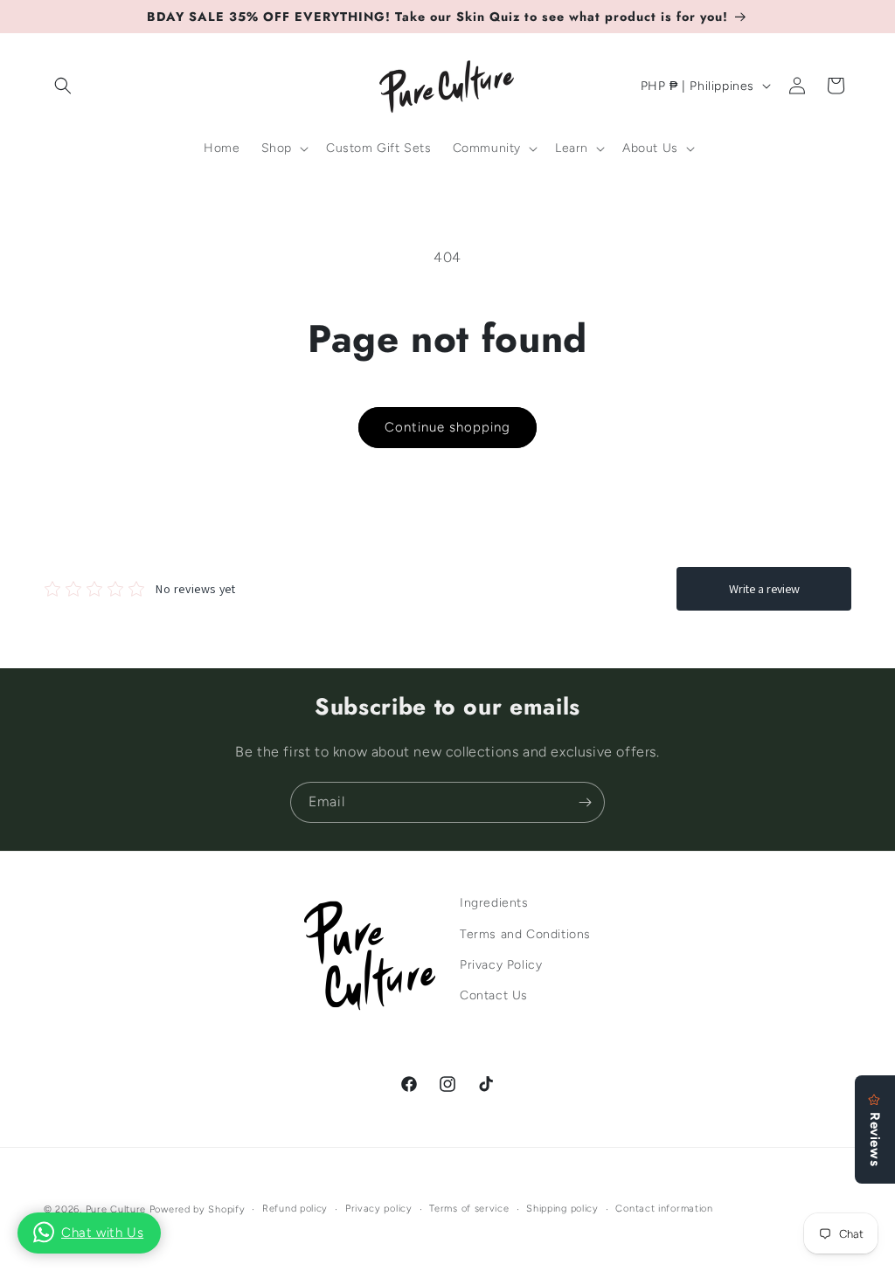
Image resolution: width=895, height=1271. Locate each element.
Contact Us (494, 995)
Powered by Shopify (197, 1209)
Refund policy (295, 1208)
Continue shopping (447, 427)
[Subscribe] (584, 802)
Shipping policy (562, 1208)
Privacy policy (379, 1208)
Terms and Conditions (525, 934)
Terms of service (469, 1208)
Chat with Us (102, 1232)
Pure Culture (116, 1209)
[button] (63, 85)
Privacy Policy (501, 964)
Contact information (663, 1208)
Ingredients (494, 902)
